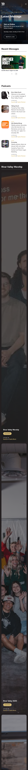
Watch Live (10, 37)
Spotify (13, 102)
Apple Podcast (21, 102)
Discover (7, 433)
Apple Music (12, 439)
